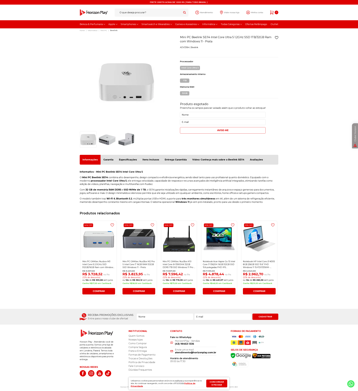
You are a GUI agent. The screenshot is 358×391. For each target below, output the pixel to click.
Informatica (92, 30)
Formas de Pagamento (142, 354)
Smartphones (128, 24)
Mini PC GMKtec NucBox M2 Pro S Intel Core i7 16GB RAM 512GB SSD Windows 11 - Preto (139, 264)
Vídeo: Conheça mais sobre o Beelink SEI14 (218, 159)
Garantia (108, 159)
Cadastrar (265, 316)
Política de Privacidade (142, 362)
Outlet (274, 24)
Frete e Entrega (138, 351)
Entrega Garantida (176, 159)
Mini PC (104, 30)
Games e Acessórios (186, 24)
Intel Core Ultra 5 (190, 68)
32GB (184, 93)
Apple (111, 24)
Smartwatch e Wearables (156, 24)
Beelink (113, 30)
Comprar (99, 291)
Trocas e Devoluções (140, 358)
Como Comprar (138, 343)
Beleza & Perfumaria (91, 24)
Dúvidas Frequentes (140, 370)
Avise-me (223, 130)
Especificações (128, 159)
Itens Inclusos (151, 159)
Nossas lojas (136, 339)
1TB (185, 80)
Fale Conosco (136, 366)
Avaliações (256, 159)
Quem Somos (136, 336)
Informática (208, 24)
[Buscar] (184, 12)
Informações (90, 159)
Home (82, 30)
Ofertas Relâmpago (256, 24)
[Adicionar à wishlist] (276, 37)
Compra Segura (138, 347)
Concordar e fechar (217, 383)
